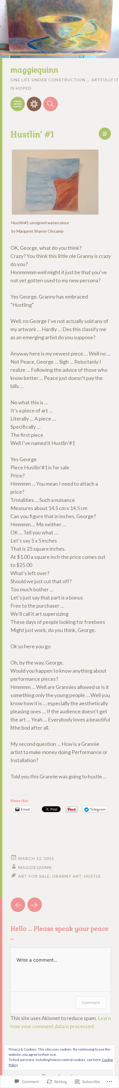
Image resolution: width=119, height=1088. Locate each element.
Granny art (66, 876)
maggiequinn (34, 70)
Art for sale (34, 876)
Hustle (92, 876)
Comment (91, 1002)
